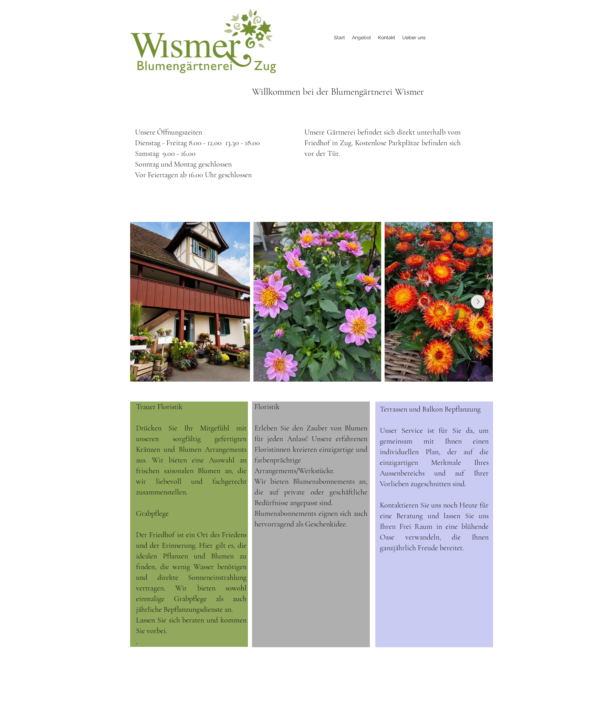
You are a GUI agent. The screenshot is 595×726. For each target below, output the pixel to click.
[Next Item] (478, 302)
